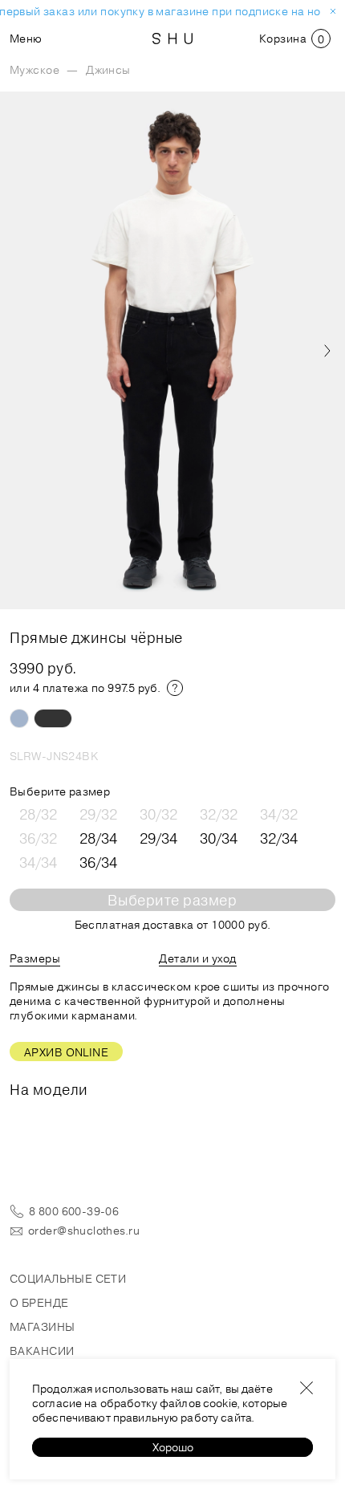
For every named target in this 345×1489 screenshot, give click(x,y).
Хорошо (172, 1447)
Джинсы (108, 70)
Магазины (42, 1327)
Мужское (34, 70)
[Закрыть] (306, 1387)
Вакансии (42, 1351)
